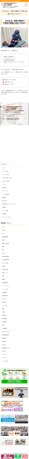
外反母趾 (4, 302)
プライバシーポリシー (7, 217)
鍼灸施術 (4, 197)
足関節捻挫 (4, 292)
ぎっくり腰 (4, 305)
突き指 (3, 230)
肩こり (3, 233)
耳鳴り (3, 325)
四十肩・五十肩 (5, 331)
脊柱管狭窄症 (5, 295)
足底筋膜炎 (4, 318)
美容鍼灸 (4, 315)
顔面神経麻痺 (5, 236)
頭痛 (3, 276)
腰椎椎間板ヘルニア (6, 348)
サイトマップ (5, 191)
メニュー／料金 (5, 174)
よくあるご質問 (5, 181)
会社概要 (4, 213)
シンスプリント (5, 357)
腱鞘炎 (3, 279)
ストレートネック (6, 285)
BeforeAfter (4, 200)
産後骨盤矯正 (5, 282)
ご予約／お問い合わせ (7, 177)
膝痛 (3, 246)
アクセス (4, 184)
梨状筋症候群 (5, 269)
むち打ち (4, 344)
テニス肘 (4, 354)
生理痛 (3, 266)
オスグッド (4, 298)
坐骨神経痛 (4, 328)
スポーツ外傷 (5, 263)
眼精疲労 (4, 338)
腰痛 (3, 308)
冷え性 (3, 253)
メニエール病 (5, 289)
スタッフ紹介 (5, 171)
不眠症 (3, 312)
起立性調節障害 (5, 259)
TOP (3, 168)
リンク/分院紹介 (5, 194)
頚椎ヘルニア (5, 272)
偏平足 (3, 240)
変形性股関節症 (5, 334)
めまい (3, 227)
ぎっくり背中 (5, 361)
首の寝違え (4, 321)
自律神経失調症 (5, 256)
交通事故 (4, 207)
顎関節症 (4, 341)
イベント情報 (5, 210)
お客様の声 (4, 187)
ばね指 (3, 351)
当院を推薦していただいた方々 (9, 204)
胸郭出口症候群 (5, 243)
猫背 (3, 249)
